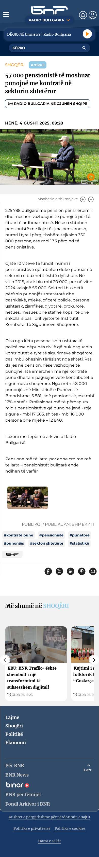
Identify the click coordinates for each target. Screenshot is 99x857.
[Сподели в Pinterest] (82, 571)
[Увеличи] (83, 199)
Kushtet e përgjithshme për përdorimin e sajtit (49, 817)
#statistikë (79, 543)
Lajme (12, 717)
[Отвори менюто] (6, 14)
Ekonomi (15, 742)
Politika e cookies (70, 828)
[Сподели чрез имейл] (93, 571)
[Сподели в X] (59, 571)
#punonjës (14, 543)
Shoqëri (14, 726)
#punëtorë (80, 535)
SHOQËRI (15, 64)
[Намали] (91, 199)
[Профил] (92, 15)
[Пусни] (87, 33)
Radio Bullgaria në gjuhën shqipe (50, 103)
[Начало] (49, 10)
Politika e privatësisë (32, 828)
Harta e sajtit (49, 841)
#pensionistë (51, 535)
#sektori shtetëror (46, 543)
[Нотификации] (83, 15)
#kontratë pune (18, 535)
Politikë (14, 734)
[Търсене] (84, 48)
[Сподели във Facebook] (48, 571)
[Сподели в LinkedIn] (71, 571)
